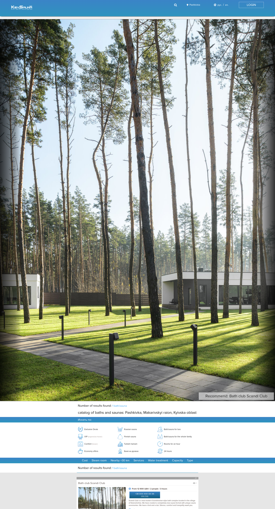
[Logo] (21, 8)
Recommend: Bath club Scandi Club (236, 396)
